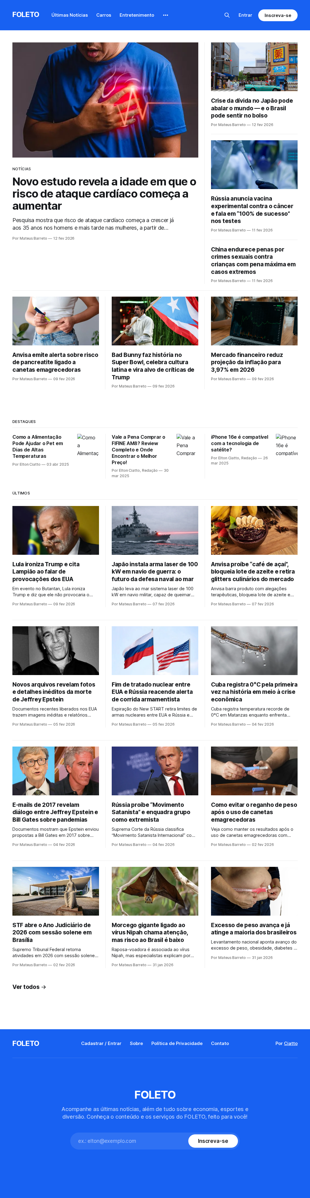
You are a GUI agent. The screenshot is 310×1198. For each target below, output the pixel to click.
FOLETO (25, 14)
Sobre (136, 1043)
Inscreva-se (278, 15)
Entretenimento (137, 15)
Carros (103, 15)
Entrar (245, 15)
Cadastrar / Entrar (101, 1043)
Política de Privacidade (177, 1043)
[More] (165, 15)
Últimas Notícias (69, 15)
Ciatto (291, 1043)
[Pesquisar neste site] (227, 15)
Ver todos (26, 986)
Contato (220, 1043)
